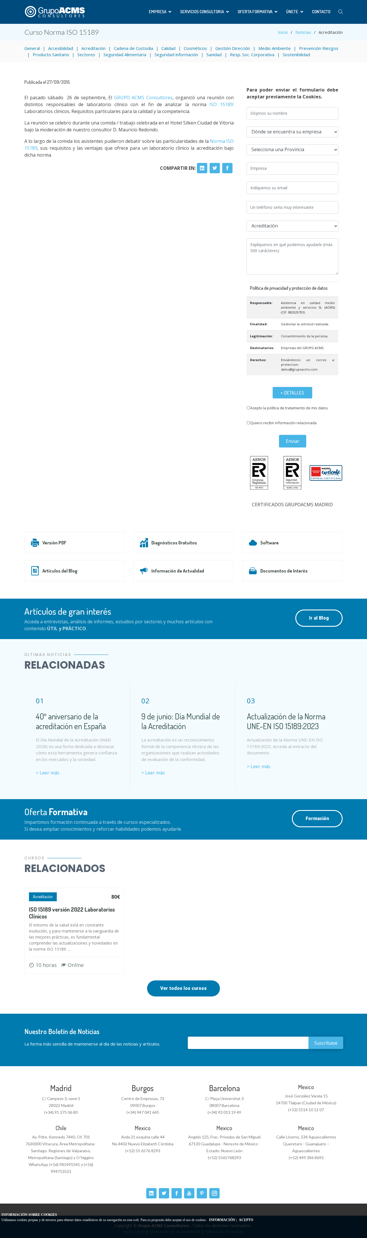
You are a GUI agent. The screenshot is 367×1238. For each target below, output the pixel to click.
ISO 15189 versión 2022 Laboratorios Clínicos (72, 913)
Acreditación (93, 48)
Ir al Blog (319, 618)
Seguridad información (176, 54)
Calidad (168, 48)
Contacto (321, 11)
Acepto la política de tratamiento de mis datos (289, 407)
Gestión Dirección (232, 48)
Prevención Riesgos (318, 48)
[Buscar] (340, 12)
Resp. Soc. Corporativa (252, 54)
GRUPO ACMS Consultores (143, 97)
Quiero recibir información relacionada (283, 422)
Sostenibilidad (296, 54)
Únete (292, 11)
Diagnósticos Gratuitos (174, 543)
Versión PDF (54, 543)
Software (269, 543)
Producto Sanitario (51, 54)
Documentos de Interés (284, 571)
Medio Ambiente (274, 48)
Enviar (292, 441)
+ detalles (292, 393)
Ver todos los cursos (183, 988)
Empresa (157, 11)
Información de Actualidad (177, 571)
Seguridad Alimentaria (125, 54)
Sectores (86, 54)
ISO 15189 (221, 104)
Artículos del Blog (59, 571)
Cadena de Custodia (133, 48)
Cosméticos (195, 48)
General (32, 48)
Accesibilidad (60, 48)
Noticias (303, 32)
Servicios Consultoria (202, 11)
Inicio (283, 32)
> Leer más (47, 773)
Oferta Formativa (255, 11)
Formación (317, 818)
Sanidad (214, 54)
